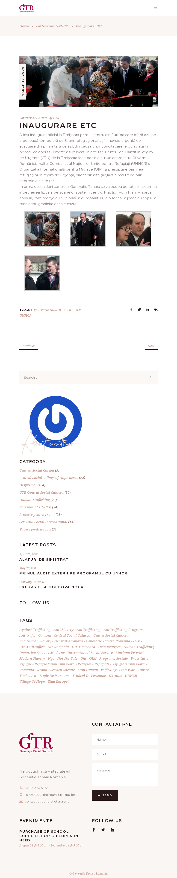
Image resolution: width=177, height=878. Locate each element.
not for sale (67, 658)
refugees (84, 664)
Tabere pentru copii (35, 529)
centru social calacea (111, 635)
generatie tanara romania (108, 641)
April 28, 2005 (28, 554)
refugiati (101, 664)
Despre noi (28, 485)
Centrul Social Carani (36, 470)
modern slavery (32, 658)
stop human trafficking (97, 669)
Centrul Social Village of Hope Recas (48, 477)
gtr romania (58, 646)
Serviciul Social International (43, 521)
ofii (83, 658)
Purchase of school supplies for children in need (48, 835)
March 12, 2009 (22, 81)
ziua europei (58, 681)
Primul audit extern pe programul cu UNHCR (73, 573)
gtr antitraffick (32, 646)
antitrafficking (88, 629)
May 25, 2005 (28, 568)
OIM (78, 309)
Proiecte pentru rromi (37, 514)
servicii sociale (62, 669)
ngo (51, 658)
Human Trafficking (34, 499)
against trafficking (34, 629)
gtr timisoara (83, 646)
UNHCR (25, 315)
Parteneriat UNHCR (52, 26)
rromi (42, 669)
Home (24, 26)
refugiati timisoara (128, 664)
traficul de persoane (89, 675)
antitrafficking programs (123, 629)
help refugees (109, 646)
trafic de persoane (54, 675)
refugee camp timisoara (55, 664)
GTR (56, 118)
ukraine (115, 675)
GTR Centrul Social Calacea (41, 492)
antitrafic (27, 635)
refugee (25, 664)
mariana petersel (130, 652)
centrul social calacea (72, 635)
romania (26, 669)
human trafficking (139, 646)
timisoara (27, 675)
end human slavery (35, 641)
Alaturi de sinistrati (44, 559)
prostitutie (139, 658)
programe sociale (113, 658)
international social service (90, 652)
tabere (143, 669)
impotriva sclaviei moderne (42, 652)
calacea (44, 635)
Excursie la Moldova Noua (51, 587)
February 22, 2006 (31, 582)
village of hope (32, 681)
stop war (127, 669)
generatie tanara (47, 309)
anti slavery (63, 629)
